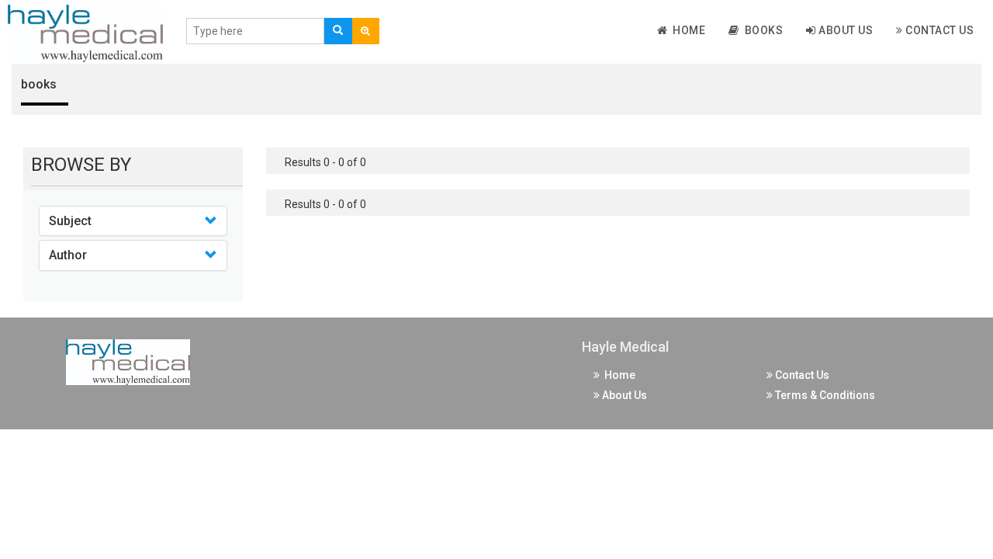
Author (68, 255)
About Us (845, 30)
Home (686, 30)
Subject (70, 221)
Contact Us (938, 30)
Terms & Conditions (824, 395)
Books (761, 30)
